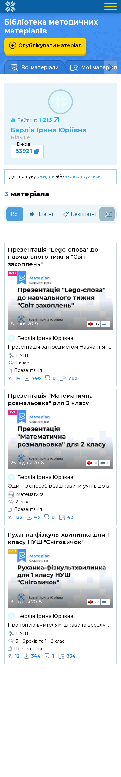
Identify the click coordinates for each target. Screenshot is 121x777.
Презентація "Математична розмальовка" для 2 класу (50, 399)
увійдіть (45, 176)
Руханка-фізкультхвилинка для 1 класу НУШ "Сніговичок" (58, 538)
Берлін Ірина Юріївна (48, 130)
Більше (20, 138)
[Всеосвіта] (10, 6)
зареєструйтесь (82, 176)
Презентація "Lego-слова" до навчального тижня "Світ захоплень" (53, 257)
